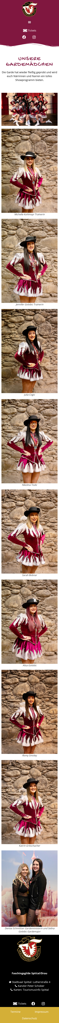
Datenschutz (29, 1018)
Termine (15, 1011)
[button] (29, 22)
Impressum (42, 1011)
